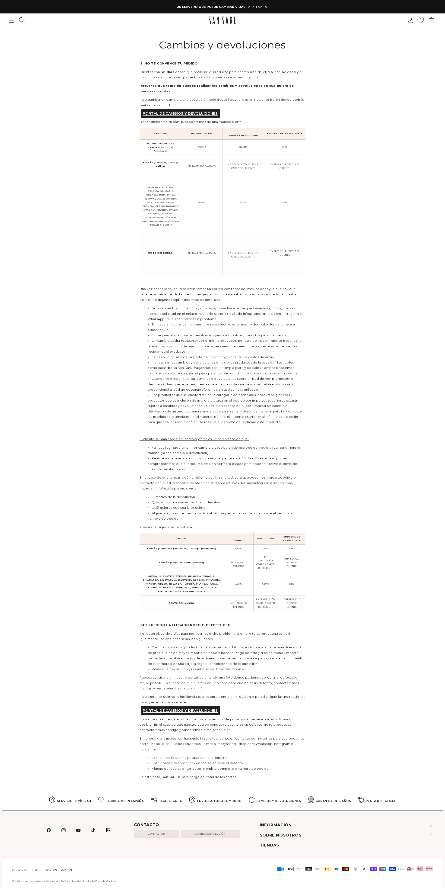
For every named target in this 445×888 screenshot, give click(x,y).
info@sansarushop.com (273, 483)
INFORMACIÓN (276, 825)
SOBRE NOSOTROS (280, 835)
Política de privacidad (75, 881)
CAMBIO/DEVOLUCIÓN (210, 833)
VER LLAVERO (258, 7)
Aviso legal (51, 881)
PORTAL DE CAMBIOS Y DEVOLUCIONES (180, 113)
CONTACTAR (156, 833)
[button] (22, 20)
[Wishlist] (420, 20)
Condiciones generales (26, 881)
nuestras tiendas (155, 91)
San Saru (67, 870)
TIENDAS (269, 845)
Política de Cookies (104, 881)
